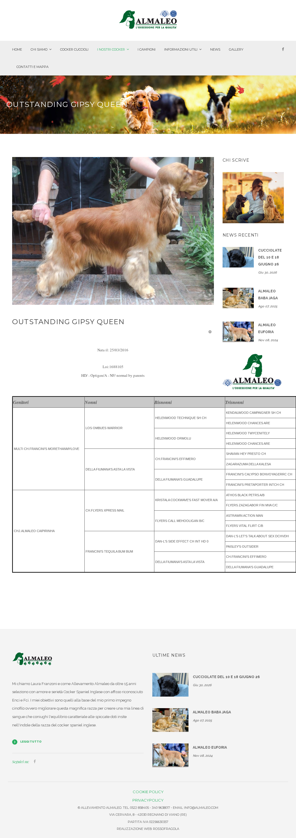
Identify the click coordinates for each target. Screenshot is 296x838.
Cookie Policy (148, 791)
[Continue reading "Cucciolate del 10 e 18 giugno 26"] (238, 257)
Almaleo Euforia (267, 328)
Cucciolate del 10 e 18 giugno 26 (270, 257)
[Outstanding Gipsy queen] (113, 230)
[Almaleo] (148, 19)
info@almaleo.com (201, 808)
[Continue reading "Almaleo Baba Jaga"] (238, 298)
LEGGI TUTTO (31, 741)
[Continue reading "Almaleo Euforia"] (238, 332)
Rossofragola (166, 829)
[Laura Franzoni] (253, 197)
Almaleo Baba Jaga (268, 294)
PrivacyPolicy (148, 800)
